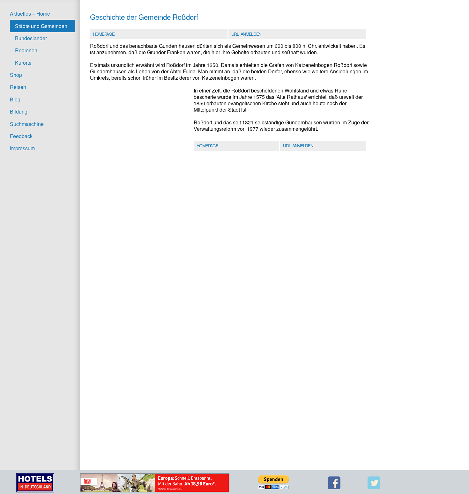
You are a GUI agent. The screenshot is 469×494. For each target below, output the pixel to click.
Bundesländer (31, 38)
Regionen (26, 50)
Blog (15, 99)
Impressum (22, 148)
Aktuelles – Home (30, 13)
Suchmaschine (27, 124)
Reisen (18, 87)
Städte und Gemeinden (41, 26)
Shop (16, 74)
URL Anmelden (246, 34)
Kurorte (23, 62)
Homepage (103, 34)
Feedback (21, 136)
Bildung (18, 111)
